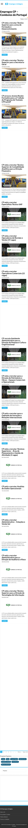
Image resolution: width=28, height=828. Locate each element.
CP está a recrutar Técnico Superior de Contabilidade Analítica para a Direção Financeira (13, 168)
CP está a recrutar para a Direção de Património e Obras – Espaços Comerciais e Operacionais (13, 379)
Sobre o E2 (2, 812)
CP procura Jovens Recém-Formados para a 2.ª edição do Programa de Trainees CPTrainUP (13, 99)
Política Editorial (4, 817)
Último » (19, 752)
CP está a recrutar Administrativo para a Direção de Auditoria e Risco (14, 557)
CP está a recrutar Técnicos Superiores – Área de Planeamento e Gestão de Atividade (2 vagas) (13, 452)
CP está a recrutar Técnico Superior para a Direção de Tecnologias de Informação (13, 593)
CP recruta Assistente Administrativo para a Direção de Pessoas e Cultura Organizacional (14, 341)
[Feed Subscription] (27, 17)
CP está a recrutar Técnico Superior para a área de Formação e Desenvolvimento (13, 26)
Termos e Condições (4, 819)
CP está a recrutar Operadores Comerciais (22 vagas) (13, 273)
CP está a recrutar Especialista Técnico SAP (12, 203)
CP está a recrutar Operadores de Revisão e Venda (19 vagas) (12, 238)
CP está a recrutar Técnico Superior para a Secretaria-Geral (13, 62)
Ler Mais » (5, 54)
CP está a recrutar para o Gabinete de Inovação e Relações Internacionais (12, 415)
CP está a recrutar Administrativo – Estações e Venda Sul (13, 522)
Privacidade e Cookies (5, 814)
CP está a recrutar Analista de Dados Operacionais (13, 487)
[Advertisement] (14, 146)
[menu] (2, 4)
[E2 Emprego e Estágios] (14, 4)
